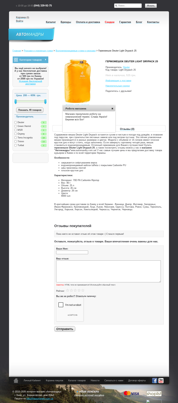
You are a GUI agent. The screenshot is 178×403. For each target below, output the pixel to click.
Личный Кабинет (32, 380)
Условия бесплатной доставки (30, 82)
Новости (95, 380)
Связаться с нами (113, 380)
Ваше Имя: (62, 248)
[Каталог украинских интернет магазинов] (154, 395)
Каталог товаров (77, 380)
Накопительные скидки (118, 85)
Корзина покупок (54, 380)
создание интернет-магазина (89, 395)
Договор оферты (137, 380)
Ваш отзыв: (62, 258)
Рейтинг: (60, 291)
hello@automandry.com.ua (39, 398)
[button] (112, 108)
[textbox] (130, 5)
